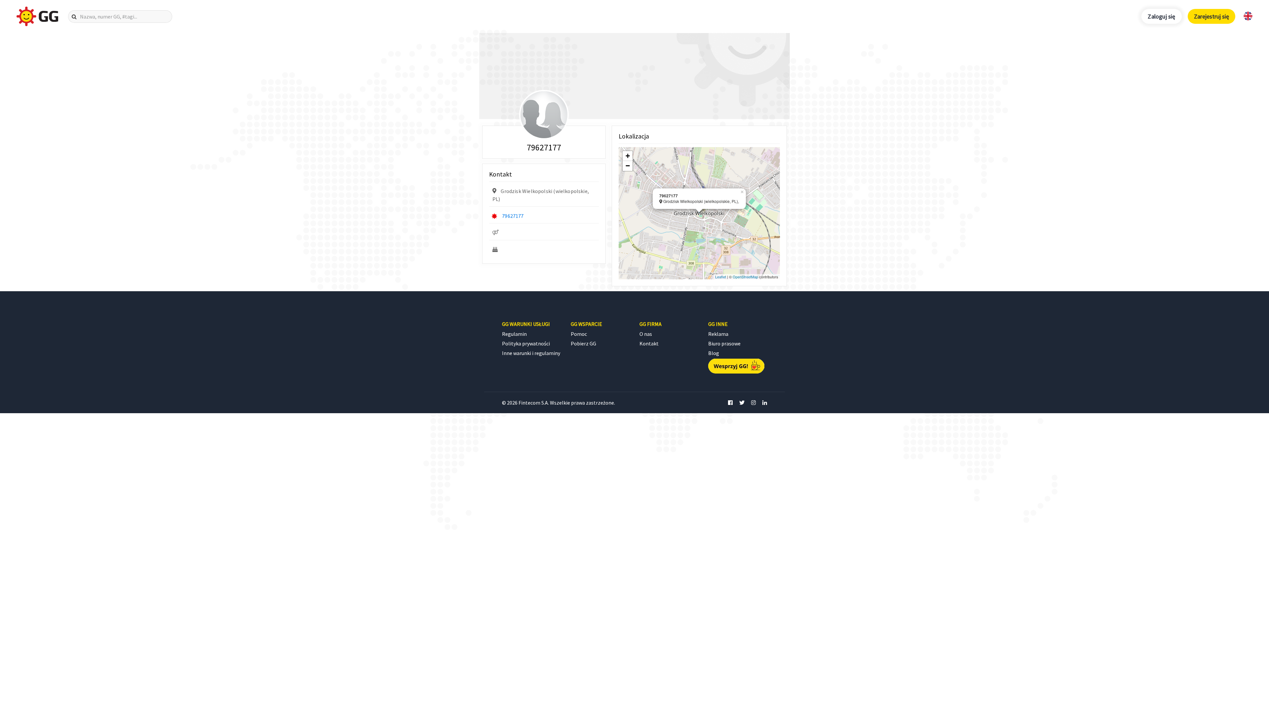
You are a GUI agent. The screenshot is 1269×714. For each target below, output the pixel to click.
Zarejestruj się (1211, 16)
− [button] (628, 166)
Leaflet (720, 276)
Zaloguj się (1161, 16)
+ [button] (628, 156)
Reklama (718, 334)
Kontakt (649, 343)
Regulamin (514, 334)
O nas (645, 334)
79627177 (512, 216)
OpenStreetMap (745, 276)
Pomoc (579, 334)
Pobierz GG (583, 343)
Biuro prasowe (724, 343)
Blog (713, 353)
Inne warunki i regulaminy (531, 353)
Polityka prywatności (526, 343)
